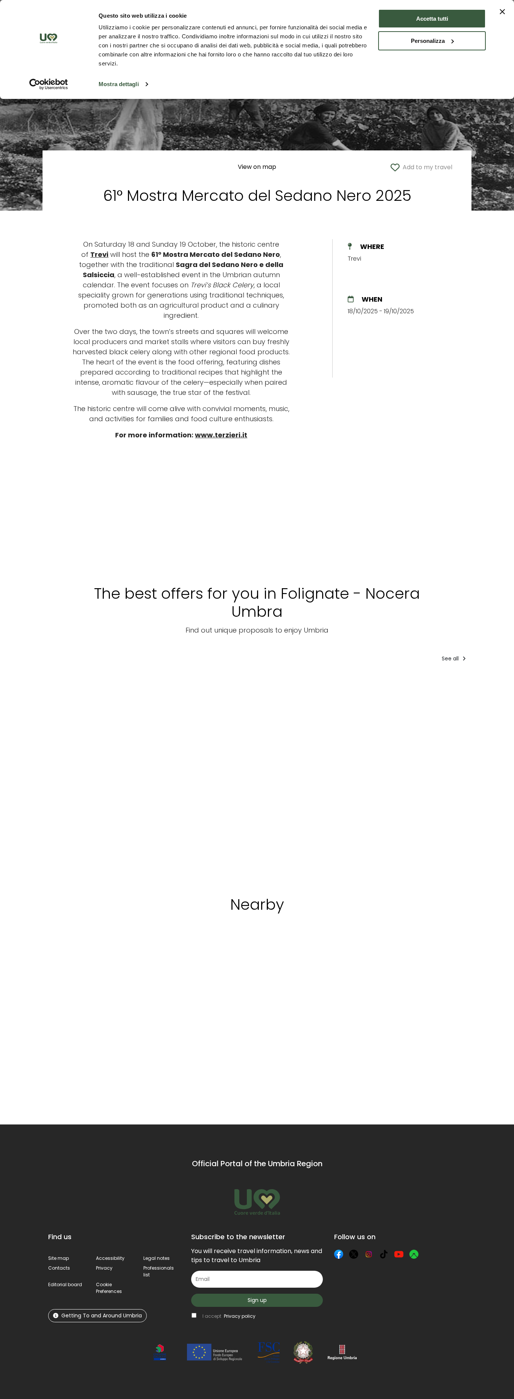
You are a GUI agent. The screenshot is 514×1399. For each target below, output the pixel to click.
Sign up (257, 1300)
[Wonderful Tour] (169, 776)
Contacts (59, 1268)
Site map (58, 1258)
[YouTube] (398, 1254)
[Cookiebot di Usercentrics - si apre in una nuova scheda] (49, 84)
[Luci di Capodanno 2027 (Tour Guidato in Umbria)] (370, 776)
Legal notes (156, 1258)
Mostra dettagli (119, 84)
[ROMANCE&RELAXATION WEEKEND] (267, 776)
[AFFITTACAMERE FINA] (89, 776)
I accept (228, 1316)
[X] (353, 1254)
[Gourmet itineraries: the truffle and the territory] (441, 776)
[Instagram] (368, 1254)
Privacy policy (239, 1316)
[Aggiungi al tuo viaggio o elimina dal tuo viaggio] (105, 954)
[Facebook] (338, 1254)
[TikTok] (383, 1254)
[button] (109, 1287)
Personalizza (428, 41)
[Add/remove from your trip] (124, 683)
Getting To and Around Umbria (101, 1315)
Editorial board (65, 1284)
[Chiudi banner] (502, 11)
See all (451, 658)
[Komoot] (413, 1254)
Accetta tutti (432, 18)
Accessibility (110, 1258)
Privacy (104, 1268)
